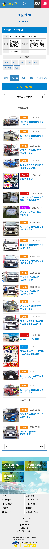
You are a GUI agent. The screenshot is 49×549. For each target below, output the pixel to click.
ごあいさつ (24, 522)
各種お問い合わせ (32, 512)
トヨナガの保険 (31, 504)
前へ (8, 446)
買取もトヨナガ (31, 496)
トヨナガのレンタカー (34, 500)
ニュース (14, 78)
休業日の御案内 (37, 4)
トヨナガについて (24, 519)
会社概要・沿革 (24, 528)
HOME (4, 496)
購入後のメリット (8, 512)
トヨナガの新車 (7, 504)
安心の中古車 (6, 500)
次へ (41, 446)
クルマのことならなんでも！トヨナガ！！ (9, 4)
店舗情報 (5, 508)
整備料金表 (45, 4)
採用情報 (29, 508)
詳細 (6, 78)
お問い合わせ (42, 78)
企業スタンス (24, 525)
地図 (23, 78)
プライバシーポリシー (24, 531)
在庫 (31, 78)
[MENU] (31, 4)
